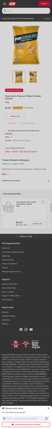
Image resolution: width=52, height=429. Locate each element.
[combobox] (26, 418)
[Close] (26, 214)
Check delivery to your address (28, 424)
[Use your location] (46, 418)
